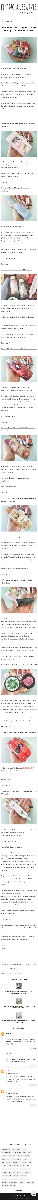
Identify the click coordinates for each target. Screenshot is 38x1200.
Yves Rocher (17, 1162)
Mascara (15, 1179)
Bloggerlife (5, 1159)
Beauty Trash (27, 1152)
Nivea (29, 1162)
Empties (8, 973)
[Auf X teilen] (11, 968)
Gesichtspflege (6, 1162)
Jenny (7, 1091)
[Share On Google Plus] (18, 968)
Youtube (12, 1185)
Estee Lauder (27, 1159)
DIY (33, 1182)
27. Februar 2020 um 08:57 (11, 1036)
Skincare (4, 1149)
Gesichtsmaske (13, 1169)
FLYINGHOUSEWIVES (17, 1198)
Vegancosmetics (25, 1169)
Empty (24, 1149)
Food (28, 1182)
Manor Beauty (6, 1179)
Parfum (15, 1175)
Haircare (4, 1155)
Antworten (33, 1048)
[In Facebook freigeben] (7, 968)
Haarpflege (11, 1165)
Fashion (4, 1169)
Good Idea (5, 1185)
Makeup (18, 1149)
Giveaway (4, 1182)
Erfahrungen (17, 1152)
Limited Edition (6, 1175)
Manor (4, 1165)
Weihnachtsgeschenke (8, 1172)
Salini (29, 1198)
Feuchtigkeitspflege (23, 1172)
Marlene (8, 1033)
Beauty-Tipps (21, 1165)
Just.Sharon (9, 1071)
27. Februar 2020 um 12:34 (11, 1056)
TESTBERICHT (13, 305)
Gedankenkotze (14, 1155)
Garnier (22, 1182)
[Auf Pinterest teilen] (14, 968)
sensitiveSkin (24, 1179)
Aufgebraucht (6, 1152)
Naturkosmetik (16, 1159)
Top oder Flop (17, 973)
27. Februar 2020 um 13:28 (11, 1073)
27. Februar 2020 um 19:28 (11, 1093)
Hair (24, 1162)
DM (28, 1165)
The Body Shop (25, 1155)
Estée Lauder (13, 1182)
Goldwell (23, 1175)
